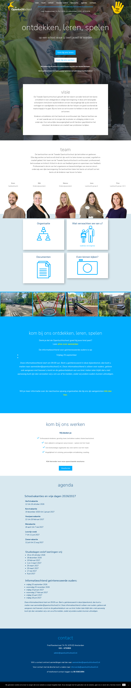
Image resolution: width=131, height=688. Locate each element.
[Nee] (128, 685)
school (51, 3)
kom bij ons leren (66, 52)
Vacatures (65, 468)
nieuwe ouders (62, 3)
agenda (84, 3)
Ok (124, 685)
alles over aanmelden (68, 344)
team (43, 3)
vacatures (74, 3)
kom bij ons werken (65, 60)
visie (37, 3)
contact (93, 3)
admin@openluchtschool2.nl (83, 71)
